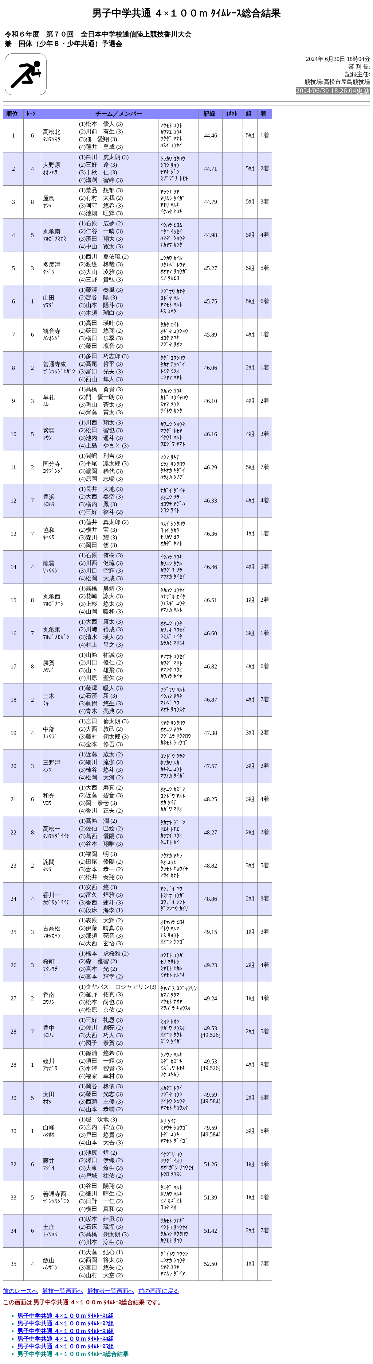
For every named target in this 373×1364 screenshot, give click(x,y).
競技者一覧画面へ (110, 1291)
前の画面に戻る (158, 1291)
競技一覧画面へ (62, 1291)
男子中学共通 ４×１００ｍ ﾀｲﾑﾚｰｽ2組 (65, 1323)
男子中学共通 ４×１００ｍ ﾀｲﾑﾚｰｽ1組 (65, 1316)
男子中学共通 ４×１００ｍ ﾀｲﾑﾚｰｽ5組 (65, 1346)
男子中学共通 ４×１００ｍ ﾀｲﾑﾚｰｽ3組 (65, 1331)
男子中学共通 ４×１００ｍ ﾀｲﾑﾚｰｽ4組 (65, 1339)
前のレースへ (20, 1291)
